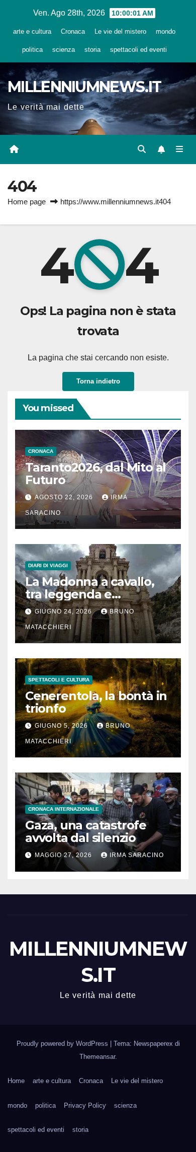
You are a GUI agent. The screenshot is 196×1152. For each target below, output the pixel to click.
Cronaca (73, 31)
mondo (165, 31)
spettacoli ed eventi (138, 49)
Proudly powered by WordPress (63, 1043)
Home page (27, 201)
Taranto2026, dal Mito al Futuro (95, 473)
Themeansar (97, 1056)
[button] (142, 149)
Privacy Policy (85, 1105)
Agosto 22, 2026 (65, 497)
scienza (63, 49)
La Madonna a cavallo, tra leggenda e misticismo (89, 594)
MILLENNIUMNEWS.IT (84, 87)
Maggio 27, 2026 (64, 855)
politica (32, 49)
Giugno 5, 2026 (62, 725)
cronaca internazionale (63, 809)
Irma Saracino (137, 855)
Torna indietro (98, 381)
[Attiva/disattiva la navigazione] (179, 149)
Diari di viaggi (48, 565)
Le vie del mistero (120, 31)
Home (16, 1081)
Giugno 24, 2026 (64, 611)
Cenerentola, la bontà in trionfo (96, 702)
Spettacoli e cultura (58, 679)
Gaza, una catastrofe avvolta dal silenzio (85, 831)
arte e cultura (32, 31)
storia (92, 49)
